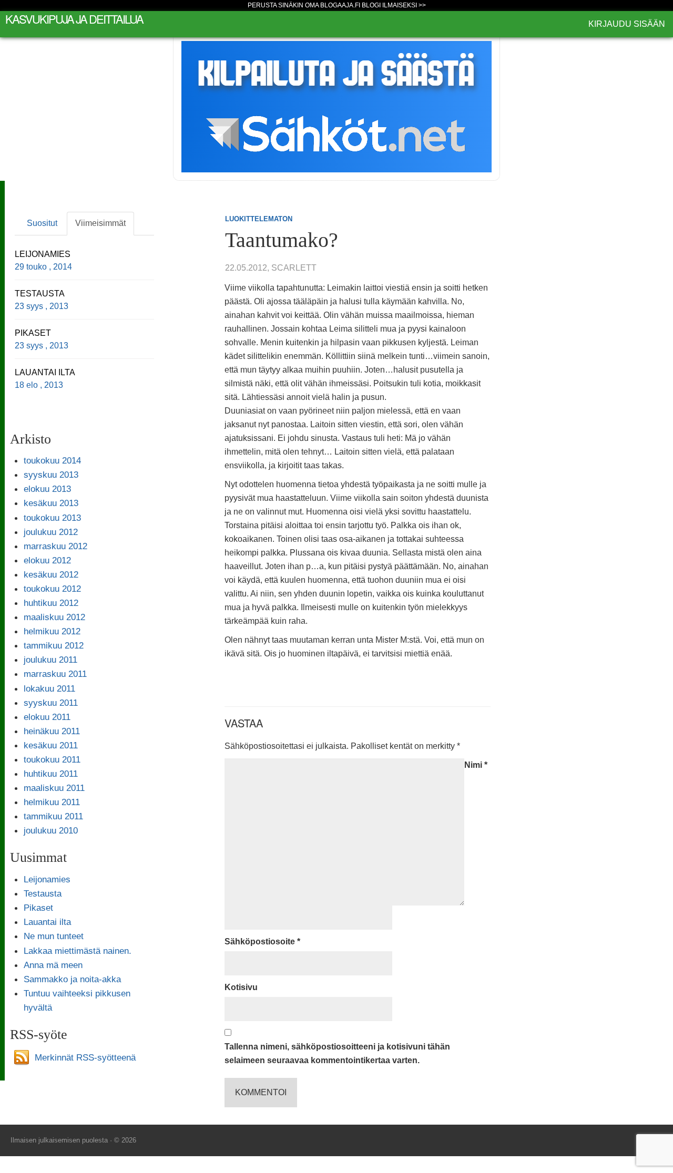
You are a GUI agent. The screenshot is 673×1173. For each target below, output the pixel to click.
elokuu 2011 (47, 717)
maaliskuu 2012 (54, 617)
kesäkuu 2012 (51, 574)
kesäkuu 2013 (51, 503)
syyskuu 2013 (51, 474)
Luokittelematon (258, 219)
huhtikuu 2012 (51, 603)
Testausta (43, 893)
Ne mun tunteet (54, 936)
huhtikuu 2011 (51, 773)
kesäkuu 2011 (51, 745)
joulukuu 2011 (50, 659)
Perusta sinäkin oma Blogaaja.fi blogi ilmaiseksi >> (337, 5)
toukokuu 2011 (52, 759)
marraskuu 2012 (55, 546)
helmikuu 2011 (52, 802)
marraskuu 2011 (55, 673)
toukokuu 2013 (52, 517)
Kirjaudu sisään (626, 23)
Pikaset (38, 907)
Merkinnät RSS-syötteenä (85, 1057)
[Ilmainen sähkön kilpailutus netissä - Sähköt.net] (336, 105)
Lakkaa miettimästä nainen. (77, 950)
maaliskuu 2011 (54, 788)
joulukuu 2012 (51, 532)
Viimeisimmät (100, 223)
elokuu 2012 (47, 560)
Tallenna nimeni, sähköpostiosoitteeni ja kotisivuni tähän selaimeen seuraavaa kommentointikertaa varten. (337, 1053)
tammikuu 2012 (54, 645)
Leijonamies (47, 879)
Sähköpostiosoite (262, 941)
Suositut (42, 223)
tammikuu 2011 (53, 816)
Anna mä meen (53, 965)
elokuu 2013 (47, 488)
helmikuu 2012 (52, 631)
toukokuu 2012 (52, 588)
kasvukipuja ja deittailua (74, 19)
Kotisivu (241, 987)
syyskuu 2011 (51, 702)
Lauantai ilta (47, 922)
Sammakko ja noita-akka (72, 979)
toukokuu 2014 (52, 460)
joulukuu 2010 (51, 830)
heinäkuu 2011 (52, 731)
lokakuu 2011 (49, 688)
